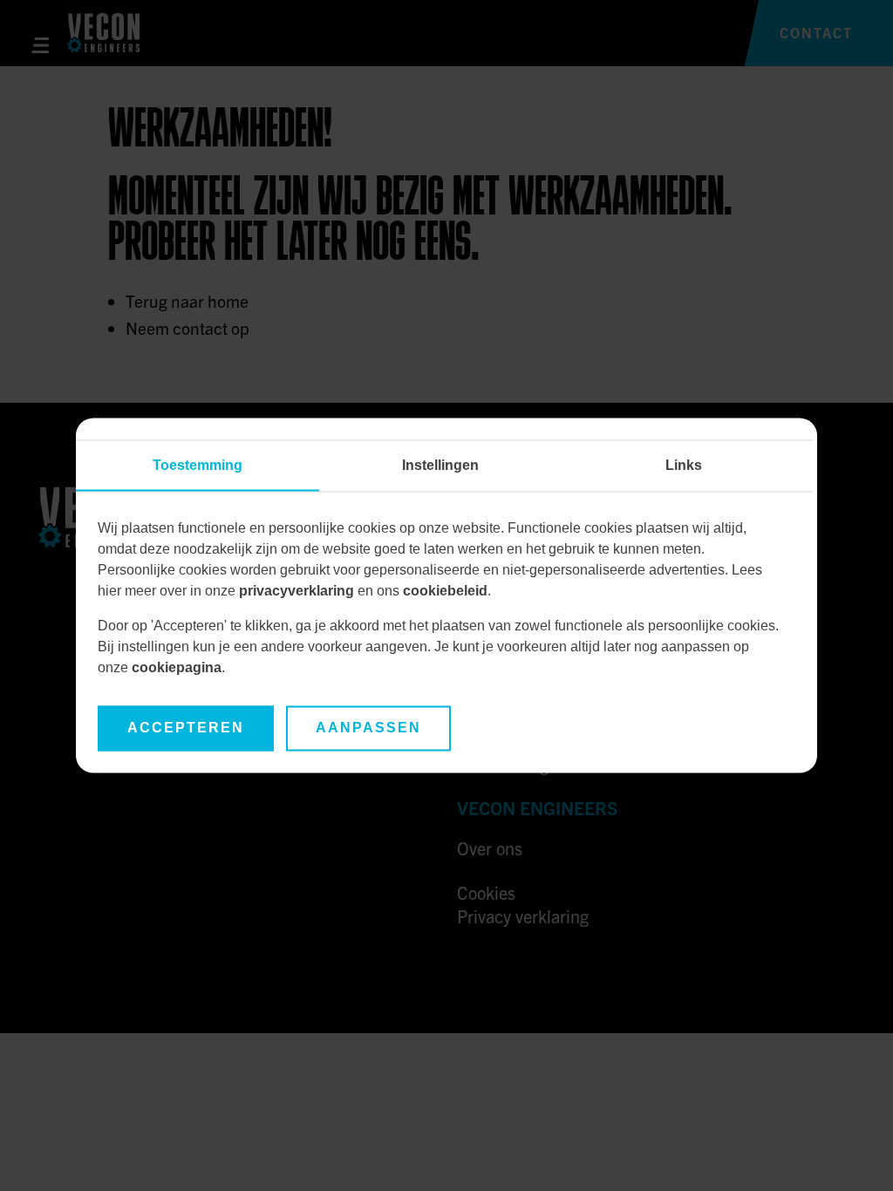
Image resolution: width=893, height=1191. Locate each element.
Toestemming (197, 466)
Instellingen (440, 466)
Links (683, 466)
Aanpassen (368, 728)
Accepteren (185, 728)
